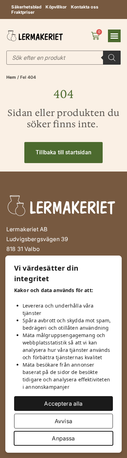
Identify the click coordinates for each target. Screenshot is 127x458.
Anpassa (63, 438)
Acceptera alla (63, 403)
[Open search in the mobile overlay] (63, 58)
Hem (11, 77)
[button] (114, 36)
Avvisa (63, 421)
